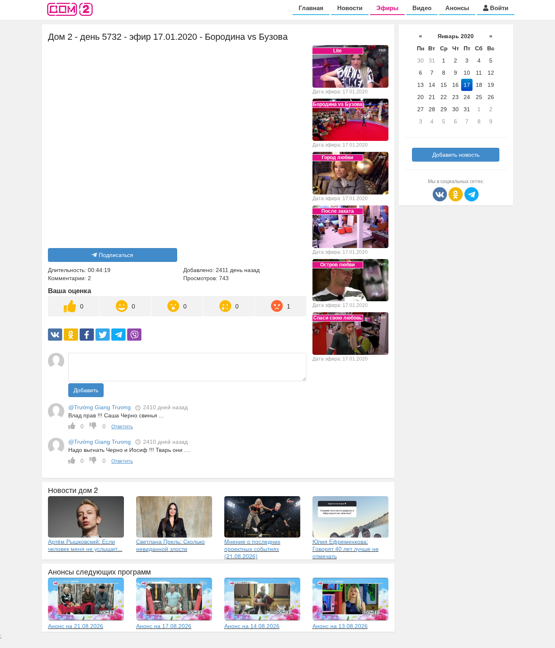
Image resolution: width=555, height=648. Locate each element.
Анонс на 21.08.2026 (75, 626)
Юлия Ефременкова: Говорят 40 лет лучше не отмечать (345, 548)
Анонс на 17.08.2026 (163, 626)
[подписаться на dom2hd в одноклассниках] (456, 193)
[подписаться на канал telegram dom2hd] (471, 193)
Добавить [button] (86, 390)
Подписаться (116, 255)
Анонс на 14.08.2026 (252, 626)
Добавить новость (455, 154)
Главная (311, 7)
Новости (349, 7)
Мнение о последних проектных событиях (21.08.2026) (252, 548)
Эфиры (387, 7)
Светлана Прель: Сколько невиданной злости (170, 545)
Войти (498, 7)
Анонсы (457, 7)
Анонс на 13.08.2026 (340, 626)
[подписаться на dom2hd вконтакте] (441, 193)
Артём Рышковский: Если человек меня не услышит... (85, 545)
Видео (421, 7)
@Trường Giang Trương (99, 407)
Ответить (122, 427)
